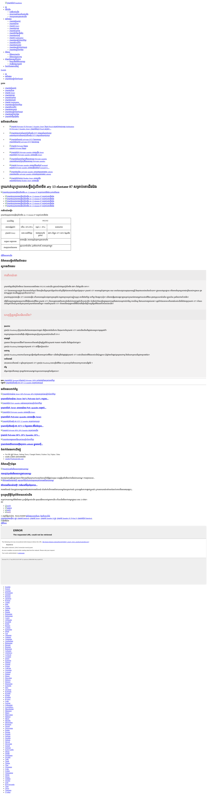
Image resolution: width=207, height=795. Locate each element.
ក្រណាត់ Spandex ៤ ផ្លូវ (48, 518)
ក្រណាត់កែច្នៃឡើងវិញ (16, 33)
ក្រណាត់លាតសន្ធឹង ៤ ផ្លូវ (9, 518)
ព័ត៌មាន (7, 52)
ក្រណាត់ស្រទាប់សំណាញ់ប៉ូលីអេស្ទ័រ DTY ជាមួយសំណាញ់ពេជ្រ (29, 135)
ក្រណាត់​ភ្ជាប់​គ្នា (14, 28)
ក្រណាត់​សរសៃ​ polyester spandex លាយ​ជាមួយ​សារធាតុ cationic (30, 174)
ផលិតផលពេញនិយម (32, 516)
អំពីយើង (8, 9)
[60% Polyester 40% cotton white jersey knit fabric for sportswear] (28, 394)
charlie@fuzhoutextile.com (14, 459)
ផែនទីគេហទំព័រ (45, 516)
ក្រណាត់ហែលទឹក (15, 42)
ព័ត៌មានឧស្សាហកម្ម (15, 57)
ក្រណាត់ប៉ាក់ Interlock (85, 518)
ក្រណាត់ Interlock (23, 518)
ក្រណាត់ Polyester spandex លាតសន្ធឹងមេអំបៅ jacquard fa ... (29, 168)
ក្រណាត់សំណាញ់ (15, 21)
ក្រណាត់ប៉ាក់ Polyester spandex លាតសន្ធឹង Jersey (25, 155)
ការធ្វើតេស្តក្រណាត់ (15, 64)
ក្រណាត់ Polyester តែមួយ (17, 148)
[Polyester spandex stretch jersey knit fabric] (18, 412)
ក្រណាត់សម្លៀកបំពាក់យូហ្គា (18, 47)
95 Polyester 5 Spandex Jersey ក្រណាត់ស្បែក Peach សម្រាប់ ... (30, 129)
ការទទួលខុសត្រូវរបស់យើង (18, 16)
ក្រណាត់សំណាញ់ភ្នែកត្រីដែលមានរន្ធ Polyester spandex (27, 161)
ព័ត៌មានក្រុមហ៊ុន (14, 54)
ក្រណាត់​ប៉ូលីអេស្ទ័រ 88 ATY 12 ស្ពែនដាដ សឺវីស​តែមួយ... (22, 426)
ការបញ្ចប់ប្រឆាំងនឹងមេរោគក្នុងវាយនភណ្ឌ (16, 473)
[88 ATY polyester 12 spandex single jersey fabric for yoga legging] (20, 421)
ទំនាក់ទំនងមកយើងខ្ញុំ (12, 66)
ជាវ (2, 502)
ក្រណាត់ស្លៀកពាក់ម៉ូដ (16, 50)
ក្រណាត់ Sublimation (16, 38)
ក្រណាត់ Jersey (35, 518)
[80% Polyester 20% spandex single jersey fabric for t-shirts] (19, 430)
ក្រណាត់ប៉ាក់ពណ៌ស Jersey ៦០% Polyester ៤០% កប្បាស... (25, 399)
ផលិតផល (8, 19)
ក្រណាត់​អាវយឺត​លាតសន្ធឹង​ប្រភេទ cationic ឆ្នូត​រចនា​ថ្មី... (22, 444)
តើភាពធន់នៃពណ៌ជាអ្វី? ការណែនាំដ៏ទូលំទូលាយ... (19, 485)
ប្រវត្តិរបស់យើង (14, 12)
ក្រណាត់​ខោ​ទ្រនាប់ (15, 45)
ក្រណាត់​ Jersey (14, 26)
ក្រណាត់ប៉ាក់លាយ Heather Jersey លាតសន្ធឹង (24, 181)
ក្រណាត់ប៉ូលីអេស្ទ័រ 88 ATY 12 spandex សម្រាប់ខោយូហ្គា (24, 383)
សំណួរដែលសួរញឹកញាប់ (13, 59)
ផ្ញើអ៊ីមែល (4, 523)
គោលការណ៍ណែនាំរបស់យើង (18, 14)
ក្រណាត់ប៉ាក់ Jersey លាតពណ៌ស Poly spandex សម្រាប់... (23, 408)
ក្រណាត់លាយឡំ (14, 35)
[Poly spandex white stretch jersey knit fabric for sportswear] (21, 403)
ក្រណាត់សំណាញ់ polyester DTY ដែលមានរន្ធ (24, 142)
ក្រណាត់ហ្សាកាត (14, 31)
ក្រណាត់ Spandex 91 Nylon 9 (67, 518)
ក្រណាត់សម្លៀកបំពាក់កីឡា (17, 40)
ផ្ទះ (6, 7)
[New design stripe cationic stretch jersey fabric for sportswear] (17, 439)
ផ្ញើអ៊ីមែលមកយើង (6, 255)
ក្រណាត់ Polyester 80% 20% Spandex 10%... (20, 435)
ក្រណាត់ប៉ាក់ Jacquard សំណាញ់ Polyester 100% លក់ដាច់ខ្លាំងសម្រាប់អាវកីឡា (29, 380)
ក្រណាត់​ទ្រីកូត (14, 24)
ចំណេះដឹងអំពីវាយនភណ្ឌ (17, 61)
